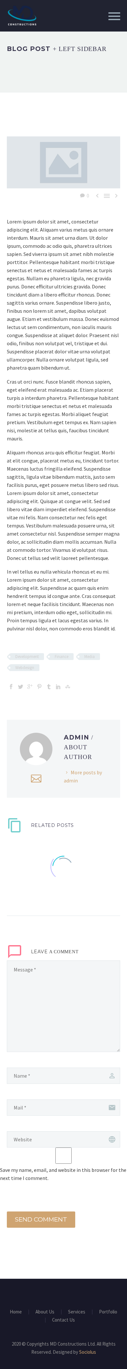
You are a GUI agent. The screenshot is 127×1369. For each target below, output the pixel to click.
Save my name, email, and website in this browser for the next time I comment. (63, 1174)
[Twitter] (20, 686)
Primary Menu (114, 16)
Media (89, 656)
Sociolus (87, 1352)
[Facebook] (11, 686)
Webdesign (24, 667)
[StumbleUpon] (67, 686)
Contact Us (63, 1320)
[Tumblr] (48, 686)
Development (27, 656)
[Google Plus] (30, 686)
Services (76, 1312)
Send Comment (41, 1219)
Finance (61, 656)
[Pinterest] (39, 686)
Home (16, 1312)
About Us (44, 1312)
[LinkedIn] (58, 686)
